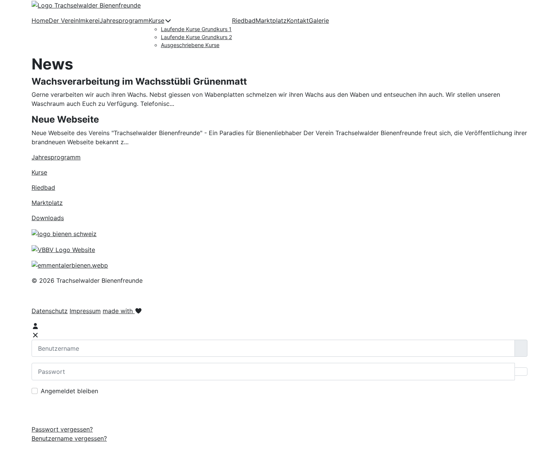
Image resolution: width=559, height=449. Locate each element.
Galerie (319, 20)
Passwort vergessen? (62, 429)
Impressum (85, 311)
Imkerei (89, 20)
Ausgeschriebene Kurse (190, 45)
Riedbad (244, 20)
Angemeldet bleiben (69, 391)
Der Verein (64, 20)
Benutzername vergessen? (69, 438)
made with (119, 311)
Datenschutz (50, 311)
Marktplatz (271, 20)
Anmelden (279, 410)
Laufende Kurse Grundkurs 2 (196, 37)
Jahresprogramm (124, 20)
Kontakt (298, 20)
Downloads (48, 218)
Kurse (156, 20)
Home (40, 20)
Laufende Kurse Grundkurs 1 (196, 29)
